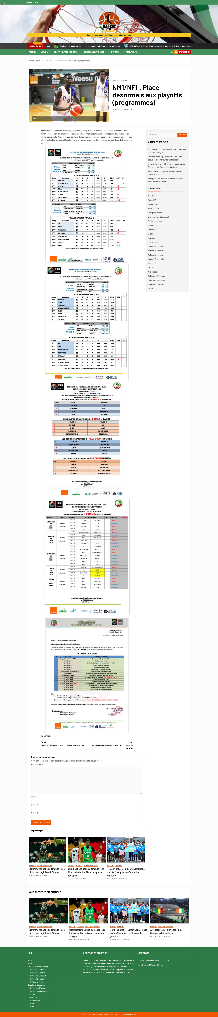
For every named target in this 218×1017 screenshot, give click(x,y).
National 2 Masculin (156, 259)
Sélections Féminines (156, 276)
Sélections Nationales (94, 52)
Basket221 (118, 109)
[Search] (172, 52)
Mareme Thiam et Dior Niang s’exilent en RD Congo (62, 743)
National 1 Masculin (156, 251)
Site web (34, 813)
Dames (151, 225)
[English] (3, 3)
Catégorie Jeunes (155, 213)
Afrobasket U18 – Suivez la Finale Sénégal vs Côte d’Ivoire (181, 46)
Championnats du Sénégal (65, 52)
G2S (135, 1014)
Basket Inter (153, 204)
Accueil (32, 52)
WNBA (150, 289)
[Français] (5, 3)
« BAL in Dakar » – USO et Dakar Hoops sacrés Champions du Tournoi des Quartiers (118, 46)
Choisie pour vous (155, 221)
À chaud (151, 196)
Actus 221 (45, 52)
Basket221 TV (153, 208)
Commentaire (37, 764)
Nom (33, 797)
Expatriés (115, 52)
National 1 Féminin (155, 247)
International (131, 52)
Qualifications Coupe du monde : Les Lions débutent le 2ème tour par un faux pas (86, 872)
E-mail (34, 805)
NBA (150, 263)
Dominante (123, 81)
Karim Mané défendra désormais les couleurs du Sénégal (112, 745)
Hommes (151, 238)
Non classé (152, 272)
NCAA (150, 268)
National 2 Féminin (155, 255)
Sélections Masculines (44, 865)
